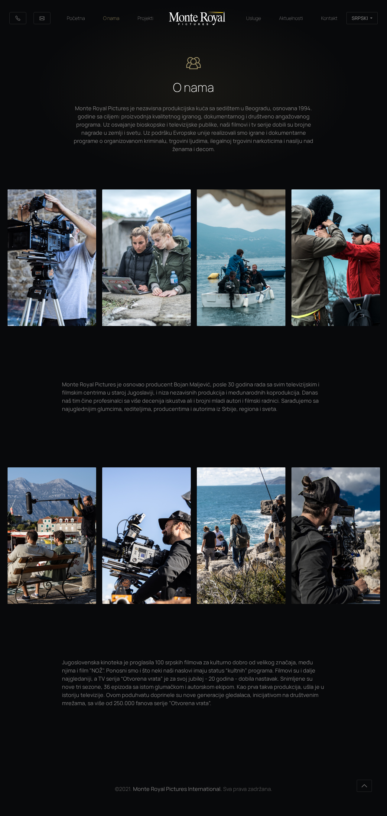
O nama (111, 18)
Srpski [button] (360, 18)
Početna (76, 18)
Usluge (253, 18)
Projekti (145, 18)
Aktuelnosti (291, 18)
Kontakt (329, 18)
